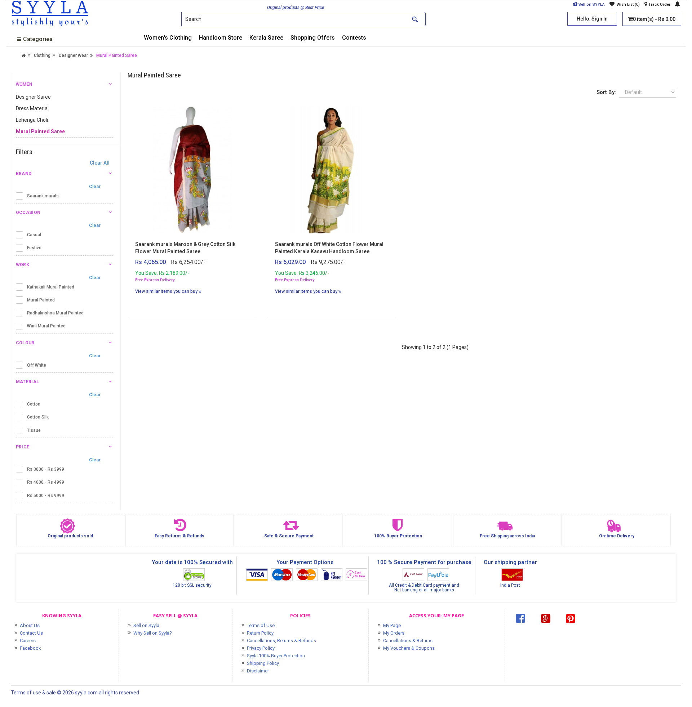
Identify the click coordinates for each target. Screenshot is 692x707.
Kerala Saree (266, 37)
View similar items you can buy (167, 291)
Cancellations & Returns (407, 640)
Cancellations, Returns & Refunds (281, 640)
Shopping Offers (312, 37)
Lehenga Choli (32, 120)
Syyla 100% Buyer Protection (276, 655)
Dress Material (32, 108)
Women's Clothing (168, 37)
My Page (392, 625)
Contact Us (31, 633)
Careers (28, 640)
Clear (97, 186)
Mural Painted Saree (116, 55)
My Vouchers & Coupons (409, 648)
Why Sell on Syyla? (152, 633)
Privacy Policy (261, 648)
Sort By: (606, 92)
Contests (354, 37)
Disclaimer (258, 671)
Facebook (30, 648)
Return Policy (260, 633)
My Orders (393, 633)
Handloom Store (220, 37)
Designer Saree (33, 97)
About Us (30, 625)
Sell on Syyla (146, 625)
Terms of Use (261, 625)
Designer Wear (73, 55)
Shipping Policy (263, 663)
